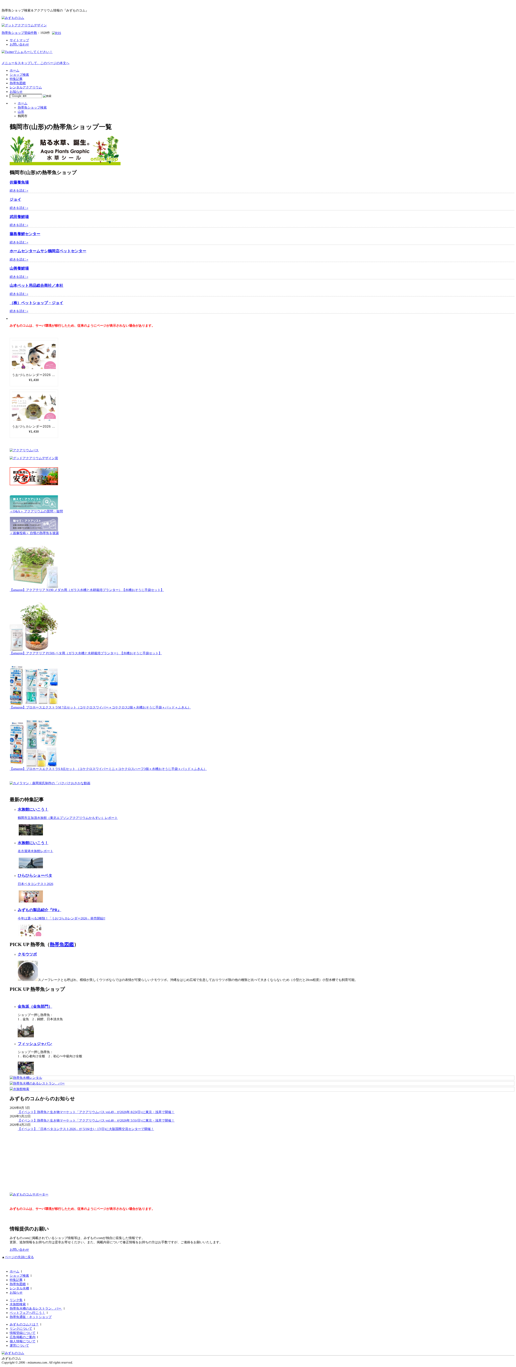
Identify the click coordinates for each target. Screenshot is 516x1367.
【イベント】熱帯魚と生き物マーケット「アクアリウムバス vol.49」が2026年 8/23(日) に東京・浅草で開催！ (96, 1112)
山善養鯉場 (19, 268)
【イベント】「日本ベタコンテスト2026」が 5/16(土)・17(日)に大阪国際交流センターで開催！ (86, 1129)
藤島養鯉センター (25, 234)
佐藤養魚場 (19, 182)
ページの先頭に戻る (19, 1257)
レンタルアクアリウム (26, 87)
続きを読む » (19, 190)
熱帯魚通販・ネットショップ (31, 1317)
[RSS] (56, 33)
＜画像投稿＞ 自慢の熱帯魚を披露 (34, 533)
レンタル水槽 (19, 1288)
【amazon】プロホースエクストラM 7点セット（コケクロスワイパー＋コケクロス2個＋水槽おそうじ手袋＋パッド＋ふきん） (100, 707)
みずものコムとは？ (24, 1324)
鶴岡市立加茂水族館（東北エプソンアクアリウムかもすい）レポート (68, 818)
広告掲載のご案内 (22, 1337)
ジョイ (15, 199)
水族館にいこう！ (33, 809)
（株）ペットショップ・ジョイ (36, 303)
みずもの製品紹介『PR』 (39, 910)
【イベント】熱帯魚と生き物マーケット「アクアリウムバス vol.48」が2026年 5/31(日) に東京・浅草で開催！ (96, 1120)
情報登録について (22, 1333)
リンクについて (21, 1328)
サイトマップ (19, 40)
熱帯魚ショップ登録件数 (19, 32)
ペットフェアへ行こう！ (27, 1312)
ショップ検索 (19, 74)
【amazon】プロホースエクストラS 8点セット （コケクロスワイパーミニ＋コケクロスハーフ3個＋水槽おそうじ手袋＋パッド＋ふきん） (108, 769)
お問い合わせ (19, 44)
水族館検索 (18, 1304)
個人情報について (22, 1341)
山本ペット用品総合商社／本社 (36, 285)
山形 (21, 111)
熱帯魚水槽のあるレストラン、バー (36, 1308)
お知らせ (16, 91)
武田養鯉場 (19, 217)
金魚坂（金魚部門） (35, 1006)
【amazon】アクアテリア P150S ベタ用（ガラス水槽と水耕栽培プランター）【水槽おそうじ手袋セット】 (86, 653)
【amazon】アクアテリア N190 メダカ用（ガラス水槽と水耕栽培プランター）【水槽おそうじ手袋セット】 (87, 590)
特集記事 (16, 79)
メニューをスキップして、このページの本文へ (35, 63)
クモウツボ (27, 954)
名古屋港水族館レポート (35, 851)
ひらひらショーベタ (35, 875)
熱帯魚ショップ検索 (32, 107)
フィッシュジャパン (35, 1044)
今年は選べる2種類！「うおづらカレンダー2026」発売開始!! (61, 918)
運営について (19, 1345)
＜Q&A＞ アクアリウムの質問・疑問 (36, 511)
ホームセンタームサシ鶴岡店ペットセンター (48, 251)
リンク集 (16, 1300)
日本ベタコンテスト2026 (35, 884)
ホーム (14, 70)
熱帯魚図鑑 (18, 83)
